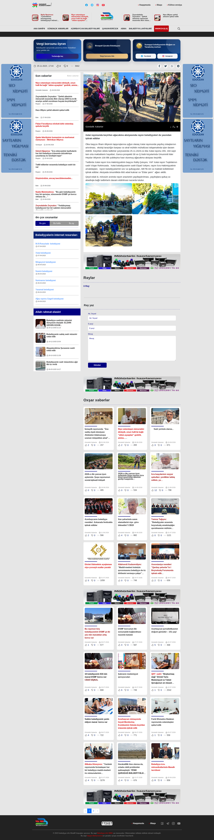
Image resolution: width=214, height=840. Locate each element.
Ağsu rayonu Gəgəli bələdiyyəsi (50, 281)
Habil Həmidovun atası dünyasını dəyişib (61, 363)
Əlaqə (159, 5)
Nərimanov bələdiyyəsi (46, 262)
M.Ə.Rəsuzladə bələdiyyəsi (48, 299)
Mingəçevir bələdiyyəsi (46, 244)
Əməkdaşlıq (161, 29)
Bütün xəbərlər (73, 76)
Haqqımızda (144, 5)
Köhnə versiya (175, 5)
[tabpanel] (131, 261)
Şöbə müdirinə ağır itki (56, 348)
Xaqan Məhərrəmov (95, 836)
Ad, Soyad (92, 314)
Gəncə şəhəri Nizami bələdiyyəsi (50, 290)
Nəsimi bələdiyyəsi (44, 253)
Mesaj (90, 334)
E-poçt (90, 324)
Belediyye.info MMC (105, 833)
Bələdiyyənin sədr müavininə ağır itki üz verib (62, 335)
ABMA (123, 29)
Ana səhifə (39, 29)
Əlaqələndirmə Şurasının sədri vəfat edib (60, 322)
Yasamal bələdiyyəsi (45, 271)
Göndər (97, 365)
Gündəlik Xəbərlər (57, 29)
